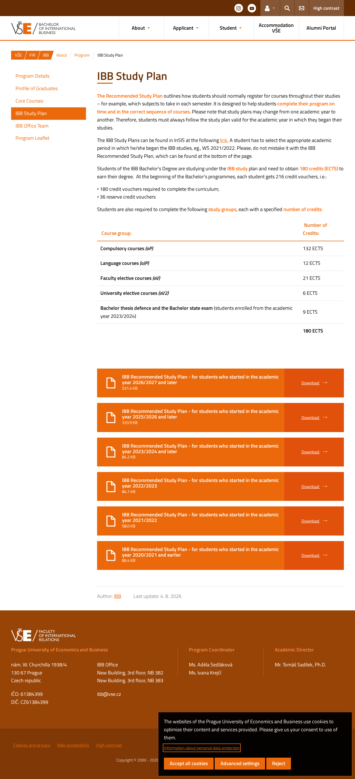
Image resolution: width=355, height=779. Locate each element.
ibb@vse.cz (109, 694)
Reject (278, 763)
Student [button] (228, 28)
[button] (238, 8)
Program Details (32, 76)
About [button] (138, 28)
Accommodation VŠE (276, 27)
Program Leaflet (32, 138)
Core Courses (29, 101)
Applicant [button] (183, 28)
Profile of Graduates (37, 88)
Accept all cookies (189, 763)
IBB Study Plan (31, 113)
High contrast (326, 8)
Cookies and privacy (31, 745)
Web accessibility (73, 745)
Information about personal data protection (202, 748)
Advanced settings (239, 763)
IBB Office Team (32, 126)
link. (224, 140)
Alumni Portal (321, 28)
